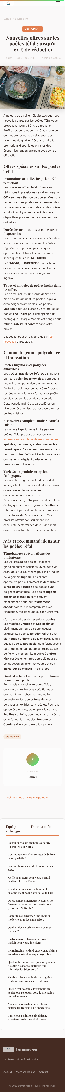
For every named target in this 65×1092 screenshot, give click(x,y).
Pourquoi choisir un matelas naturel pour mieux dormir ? (29, 844)
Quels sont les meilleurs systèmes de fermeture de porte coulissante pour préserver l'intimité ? (30, 904)
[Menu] (58, 3)
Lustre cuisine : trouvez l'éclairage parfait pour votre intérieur (28, 940)
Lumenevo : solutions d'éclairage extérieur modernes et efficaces (27, 1017)
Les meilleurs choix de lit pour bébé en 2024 (31, 867)
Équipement (21, 18)
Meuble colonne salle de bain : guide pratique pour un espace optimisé (30, 979)
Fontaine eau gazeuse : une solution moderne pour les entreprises (29, 917)
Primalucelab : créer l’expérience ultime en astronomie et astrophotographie (32, 952)
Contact (43, 1071)
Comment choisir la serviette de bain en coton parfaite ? (32, 856)
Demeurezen (26, 1049)
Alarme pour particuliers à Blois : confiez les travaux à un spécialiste (29, 1005)
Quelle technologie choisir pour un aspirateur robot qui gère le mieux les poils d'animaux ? (31, 992)
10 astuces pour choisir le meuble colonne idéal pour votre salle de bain (30, 891)
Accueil (8, 18)
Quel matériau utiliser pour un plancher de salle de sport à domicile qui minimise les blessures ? (32, 965)
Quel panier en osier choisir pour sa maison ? (29, 929)
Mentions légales (25, 1071)
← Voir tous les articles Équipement (25, 797)
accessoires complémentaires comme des (30, 439)
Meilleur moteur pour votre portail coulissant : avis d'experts (29, 879)
